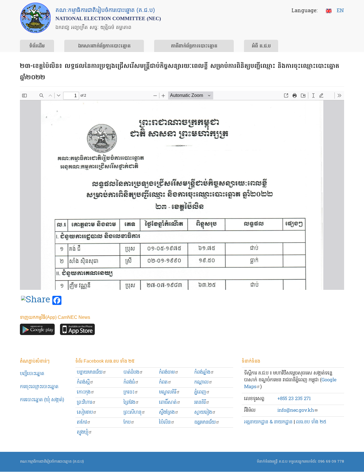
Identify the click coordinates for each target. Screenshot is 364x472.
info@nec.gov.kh (295, 410)
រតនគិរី (200, 402)
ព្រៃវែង (129, 402)
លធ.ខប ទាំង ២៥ (311, 422)
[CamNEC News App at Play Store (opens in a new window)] (37, 331)
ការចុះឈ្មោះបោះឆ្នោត (39, 386)
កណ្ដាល (201, 382)
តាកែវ (82, 422)
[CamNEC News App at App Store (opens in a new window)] (77, 331)
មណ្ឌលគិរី (167, 392)
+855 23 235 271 (294, 398)
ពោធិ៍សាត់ (168, 402)
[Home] (35, 17)
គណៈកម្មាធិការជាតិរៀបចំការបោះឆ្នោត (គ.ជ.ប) (52, 461)
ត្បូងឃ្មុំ (82, 432)
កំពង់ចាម (167, 372)
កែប (127, 422)
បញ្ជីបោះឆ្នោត (32, 373)
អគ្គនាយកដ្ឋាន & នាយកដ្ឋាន (268, 422)
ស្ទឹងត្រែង (167, 412)
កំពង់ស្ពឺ (83, 382)
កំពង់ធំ (129, 382)
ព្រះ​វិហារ (84, 402)
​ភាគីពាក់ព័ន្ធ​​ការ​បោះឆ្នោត (194, 46)
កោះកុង (83, 392)
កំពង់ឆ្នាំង (202, 372)
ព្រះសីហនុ (132, 412)
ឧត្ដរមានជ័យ (205, 422)
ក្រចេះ (128, 392)
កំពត (163, 382)
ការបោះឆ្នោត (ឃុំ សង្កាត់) (42, 400)
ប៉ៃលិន (165, 422)
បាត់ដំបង (131, 372)
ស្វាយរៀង (203, 412)
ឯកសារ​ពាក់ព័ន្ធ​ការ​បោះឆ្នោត (104, 46)
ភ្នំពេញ (200, 392)
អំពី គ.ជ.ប (261, 46)
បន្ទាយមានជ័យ (89, 372)
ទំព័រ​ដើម (37, 46)
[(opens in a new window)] (35, 300)
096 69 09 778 (331, 461)
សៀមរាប (85, 412)
